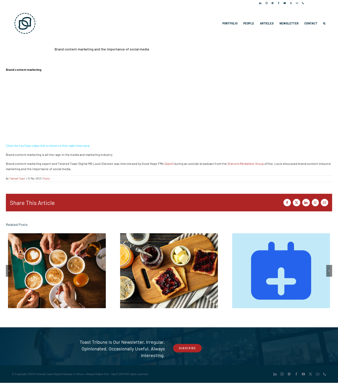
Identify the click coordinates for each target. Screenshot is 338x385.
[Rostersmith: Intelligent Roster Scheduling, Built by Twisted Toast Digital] (281, 270)
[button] (324, 23)
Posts (46, 178)
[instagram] (266, 3)
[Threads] (272, 3)
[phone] (303, 3)
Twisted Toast (17, 178)
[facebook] (279, 3)
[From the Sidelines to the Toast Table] (57, 270)
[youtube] (285, 3)
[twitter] (291, 3)
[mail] (297, 3)
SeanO (169, 163)
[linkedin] (260, 3)
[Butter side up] (169, 270)
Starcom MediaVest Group (245, 163)
